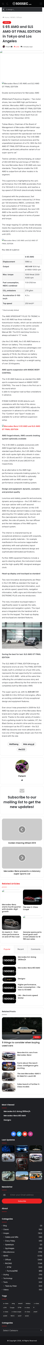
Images (6, 1233)
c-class (36, 1303)
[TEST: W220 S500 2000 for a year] (22, 1161)
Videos (6, 1290)
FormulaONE (12, 1271)
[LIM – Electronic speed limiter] (9, 998)
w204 (5, 1316)
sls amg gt (29, 744)
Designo (21, 978)
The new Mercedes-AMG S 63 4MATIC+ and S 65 (29, 1074)
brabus (28, 1303)
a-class (5, 1303)
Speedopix (9, 1244)
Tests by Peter (11, 1286)
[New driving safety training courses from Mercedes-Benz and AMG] (35, 1175)
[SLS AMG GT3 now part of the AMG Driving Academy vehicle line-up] (22, 1175)
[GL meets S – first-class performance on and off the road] (11, 923)
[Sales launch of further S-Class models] (8, 1087)
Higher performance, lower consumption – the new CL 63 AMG (29, 987)
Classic (6, 1229)
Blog (5, 1226)
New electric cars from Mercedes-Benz (27, 1053)
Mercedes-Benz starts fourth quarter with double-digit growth (11, 908)
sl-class (27, 1312)
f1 (33, 1307)
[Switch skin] (7, 4)
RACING (8, 1263)
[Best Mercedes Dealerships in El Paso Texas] (22, 1149)
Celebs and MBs (11, 1237)
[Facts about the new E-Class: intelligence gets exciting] (8, 1066)
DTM (9, 1267)
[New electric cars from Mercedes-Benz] (8, 1055)
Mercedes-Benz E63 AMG (29, 968)
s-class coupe (16, 1312)
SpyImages (9, 1248)
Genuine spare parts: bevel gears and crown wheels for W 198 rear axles (32, 935)
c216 (4, 1307)
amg (13, 1303)
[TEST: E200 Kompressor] (8, 1176)
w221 (20, 1316)
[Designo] (9, 979)
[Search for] (3, 4)
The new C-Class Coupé (30, 908)
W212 (12, 1316)
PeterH (8, 47)
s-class (5, 1312)
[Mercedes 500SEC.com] (22, 4)
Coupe (12, 1307)
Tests (5, 1282)
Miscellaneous (8, 1252)
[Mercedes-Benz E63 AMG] (9, 971)
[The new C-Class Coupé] (32, 897)
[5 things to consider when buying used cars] (35, 1149)
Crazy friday (10, 1241)
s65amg (14, 744)
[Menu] (41, 4)
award (20, 1303)
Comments (35, 949)
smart (35, 1312)
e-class (27, 1307)
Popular (7, 949)
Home (6, 17)
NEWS (12, 17)
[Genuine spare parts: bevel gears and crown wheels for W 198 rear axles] (32, 923)
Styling (6, 1275)
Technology (7, 1278)
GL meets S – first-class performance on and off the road (10, 934)
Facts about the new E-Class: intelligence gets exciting (27, 1065)
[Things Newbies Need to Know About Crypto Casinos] (8, 1149)
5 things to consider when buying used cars (23, 9)
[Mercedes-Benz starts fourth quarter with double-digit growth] (11, 896)
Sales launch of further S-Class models (28, 1085)
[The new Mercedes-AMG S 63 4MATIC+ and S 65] (8, 1076)
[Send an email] (11, 47)
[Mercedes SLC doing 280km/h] (9, 960)
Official (19, 17)
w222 (22, 749)
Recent (21, 949)
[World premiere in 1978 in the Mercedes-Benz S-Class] (8, 1157)
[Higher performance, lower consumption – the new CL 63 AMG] (9, 987)
